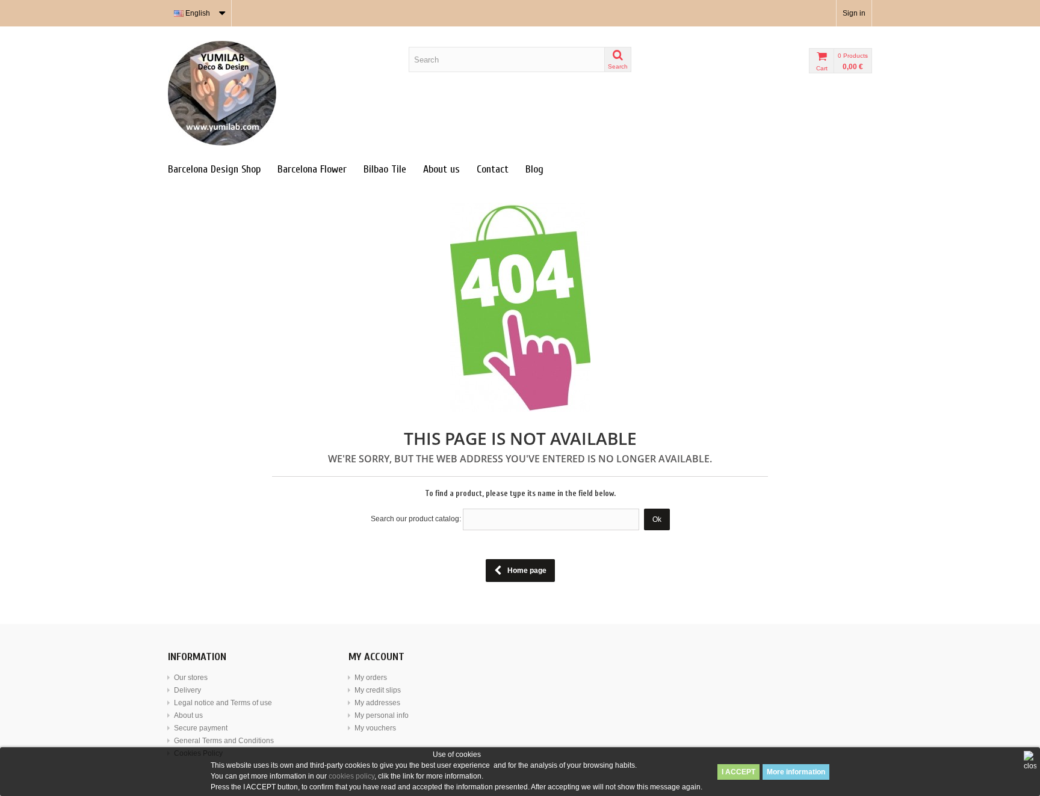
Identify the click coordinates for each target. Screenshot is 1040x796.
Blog (534, 169)
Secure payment (201, 728)
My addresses (377, 703)
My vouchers (375, 728)
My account (376, 657)
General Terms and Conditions (224, 740)
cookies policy (351, 776)
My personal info (381, 715)
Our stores (191, 677)
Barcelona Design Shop (214, 169)
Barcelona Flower (312, 169)
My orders (370, 677)
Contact (493, 169)
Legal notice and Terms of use (223, 703)
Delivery (187, 690)
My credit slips (377, 690)
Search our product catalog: (416, 519)
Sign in (854, 13)
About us (441, 169)
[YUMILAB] (279, 93)
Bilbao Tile (385, 169)
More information (796, 772)
